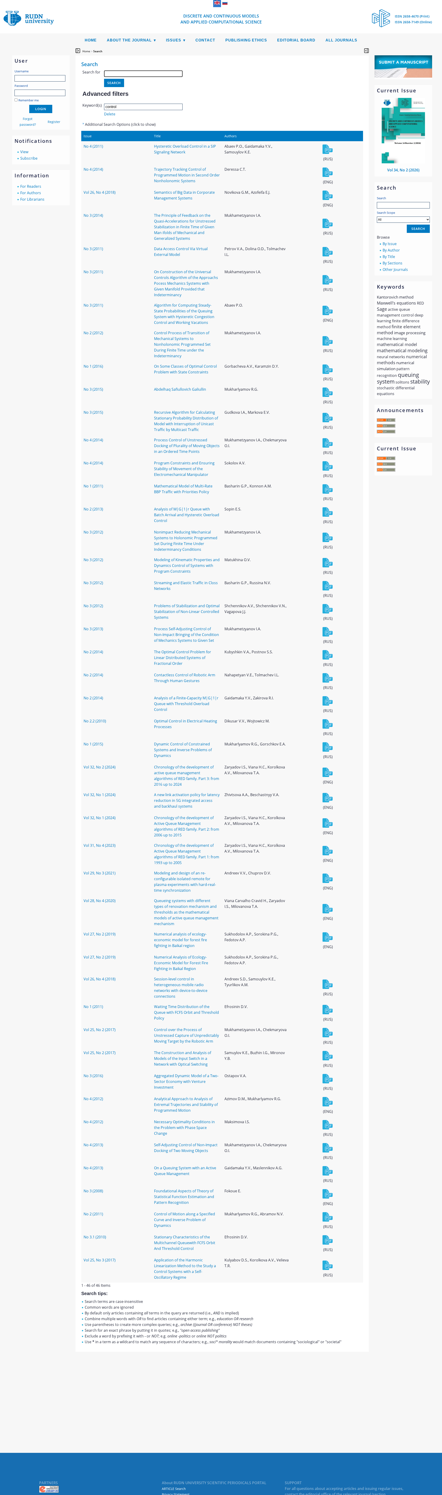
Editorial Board (296, 40)
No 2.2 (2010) (95, 721)
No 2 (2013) (93, 509)
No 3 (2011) (93, 248)
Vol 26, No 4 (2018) (100, 192)
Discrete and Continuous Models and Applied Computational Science (221, 19)
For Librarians (32, 199)
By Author (391, 250)
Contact (205, 40)
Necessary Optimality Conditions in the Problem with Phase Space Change (184, 1127)
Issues (173, 40)
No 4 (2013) (93, 1144)
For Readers (30, 186)
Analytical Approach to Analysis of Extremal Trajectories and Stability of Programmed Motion (186, 1104)
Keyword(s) (92, 105)
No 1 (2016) (93, 366)
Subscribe (29, 158)
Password (21, 86)
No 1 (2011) (93, 486)
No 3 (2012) (93, 532)
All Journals (341, 40)
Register (54, 122)
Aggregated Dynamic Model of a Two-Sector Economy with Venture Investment (186, 1081)
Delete (109, 114)
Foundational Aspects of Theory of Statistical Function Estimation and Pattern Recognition (184, 1196)
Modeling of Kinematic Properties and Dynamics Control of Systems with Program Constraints (187, 565)
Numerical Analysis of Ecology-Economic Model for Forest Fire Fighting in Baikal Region (181, 963)
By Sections (392, 263)
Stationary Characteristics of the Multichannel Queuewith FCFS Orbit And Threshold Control (184, 1242)
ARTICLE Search (174, 1488)
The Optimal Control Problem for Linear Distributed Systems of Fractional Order (182, 657)
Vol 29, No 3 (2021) (100, 873)
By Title (389, 256)
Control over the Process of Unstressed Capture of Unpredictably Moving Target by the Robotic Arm (186, 1035)
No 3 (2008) (93, 1190)
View (24, 151)
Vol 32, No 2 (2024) (100, 767)
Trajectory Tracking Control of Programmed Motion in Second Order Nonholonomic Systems (187, 175)
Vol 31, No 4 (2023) (100, 845)
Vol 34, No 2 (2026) (403, 170)
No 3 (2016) (93, 1075)
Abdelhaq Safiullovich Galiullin (180, 389)
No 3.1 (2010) (95, 1237)
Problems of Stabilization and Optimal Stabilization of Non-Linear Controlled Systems (187, 611)
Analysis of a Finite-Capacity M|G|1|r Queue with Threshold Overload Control (186, 703)
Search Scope (386, 213)
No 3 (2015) (93, 389)
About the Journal (129, 40)
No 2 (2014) (93, 651)
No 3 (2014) (93, 215)
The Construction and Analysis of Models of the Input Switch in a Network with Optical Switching (182, 1058)
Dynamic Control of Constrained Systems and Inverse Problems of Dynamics (183, 750)
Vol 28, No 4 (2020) (100, 900)
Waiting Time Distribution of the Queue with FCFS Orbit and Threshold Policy (186, 1012)
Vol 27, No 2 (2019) (100, 934)
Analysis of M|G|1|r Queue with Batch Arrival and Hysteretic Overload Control (186, 515)
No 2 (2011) (93, 1214)
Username (22, 71)
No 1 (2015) (93, 744)
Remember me (28, 100)
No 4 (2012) (93, 1098)
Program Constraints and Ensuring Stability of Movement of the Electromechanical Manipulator (184, 468)
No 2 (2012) (93, 332)
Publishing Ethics (246, 40)
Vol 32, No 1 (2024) (100, 794)
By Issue (390, 243)
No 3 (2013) (93, 628)
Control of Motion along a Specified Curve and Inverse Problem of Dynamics (184, 1219)
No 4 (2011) (93, 146)
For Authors (30, 192)
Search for (91, 72)
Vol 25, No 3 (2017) (100, 1260)
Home (91, 40)
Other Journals (395, 269)
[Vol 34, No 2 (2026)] (403, 161)
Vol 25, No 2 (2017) (100, 1029)
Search (381, 198)
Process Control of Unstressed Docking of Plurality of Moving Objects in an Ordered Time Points (187, 445)
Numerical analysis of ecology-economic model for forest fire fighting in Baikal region (180, 940)
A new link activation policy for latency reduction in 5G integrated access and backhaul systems (187, 800)
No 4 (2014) (93, 169)
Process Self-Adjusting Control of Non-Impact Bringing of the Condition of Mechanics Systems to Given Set (186, 634)
